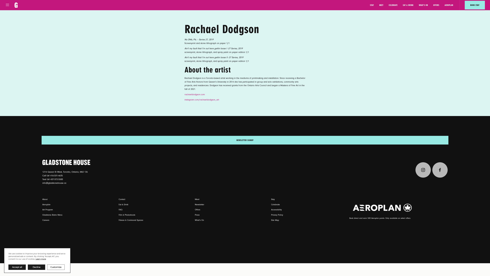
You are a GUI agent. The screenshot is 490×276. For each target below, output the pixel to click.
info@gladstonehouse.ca (54, 183)
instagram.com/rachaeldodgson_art (202, 100)
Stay (372, 5)
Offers (436, 5)
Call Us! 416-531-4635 (52, 176)
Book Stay (474, 5)
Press (197, 215)
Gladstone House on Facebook (440, 170)
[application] (37, 260)
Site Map (275, 220)
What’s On (423, 5)
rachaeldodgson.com (195, 94)
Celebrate (393, 5)
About (44, 199)
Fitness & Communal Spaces (131, 220)
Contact (122, 199)
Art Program (47, 210)
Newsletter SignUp (244, 140)
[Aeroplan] (382, 208)
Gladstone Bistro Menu (52, 215)
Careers (45, 220)
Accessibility (276, 210)
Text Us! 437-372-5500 (52, 179)
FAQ (120, 210)
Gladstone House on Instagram (423, 170)
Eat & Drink (408, 5)
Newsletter (199, 205)
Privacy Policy (277, 215)
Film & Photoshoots (127, 215)
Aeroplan (449, 5)
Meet (381, 5)
